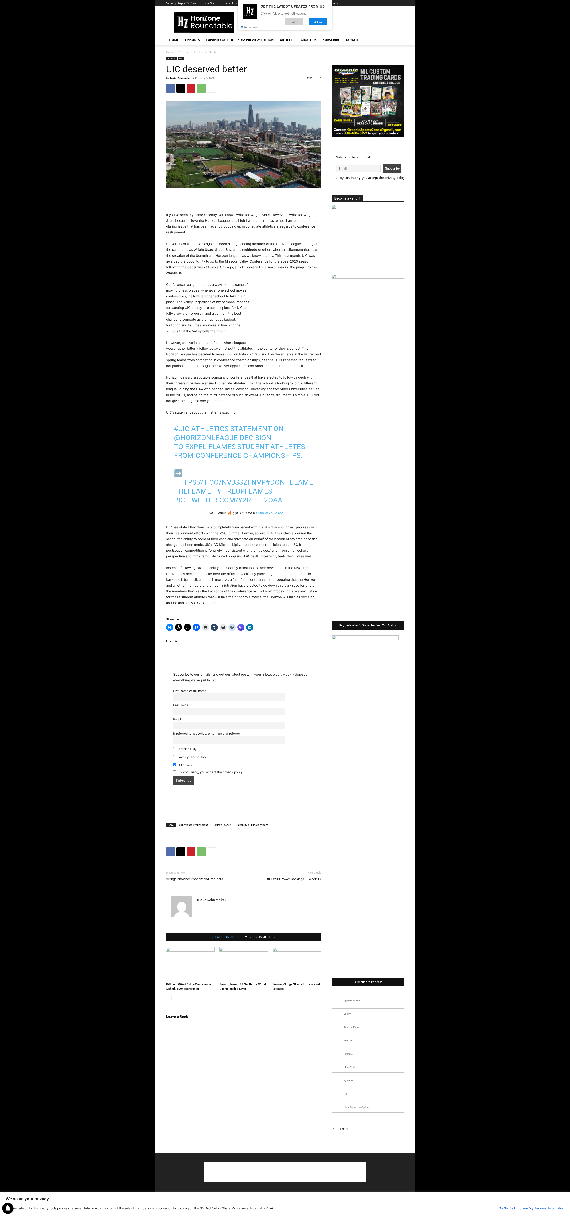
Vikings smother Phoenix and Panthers (194, 879)
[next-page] (176, 997)
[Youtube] (386, 3)
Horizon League (222, 824)
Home (174, 40)
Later (294, 22)
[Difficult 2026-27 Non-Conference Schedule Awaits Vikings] (190, 964)
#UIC (181, 428)
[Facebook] (363, 3)
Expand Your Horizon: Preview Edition (240, 40)
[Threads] (400, 3)
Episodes (192, 40)
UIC (181, 58)
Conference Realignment (193, 824)
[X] (378, 3)
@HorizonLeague (206, 437)
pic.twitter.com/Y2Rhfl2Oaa (228, 500)
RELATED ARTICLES (225, 937)
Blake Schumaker (181, 78)
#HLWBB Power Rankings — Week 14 (294, 879)
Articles (287, 40)
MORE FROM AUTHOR (260, 937)
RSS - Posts (340, 1129)
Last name (180, 705)
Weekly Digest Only (192, 757)
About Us (309, 40)
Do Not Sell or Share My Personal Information (531, 1208)
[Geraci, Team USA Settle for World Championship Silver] (243, 964)
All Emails (185, 765)
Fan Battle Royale (233, 3)
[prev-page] (169, 997)
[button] (398, 40)
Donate (352, 40)
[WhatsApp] (201, 88)
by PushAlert (251, 27)
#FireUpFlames (244, 491)
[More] (211, 88)
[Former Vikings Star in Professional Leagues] (297, 964)
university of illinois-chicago (252, 824)
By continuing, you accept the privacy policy (210, 772)
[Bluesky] (393, 3)
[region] (285, 1204)
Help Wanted (211, 3)
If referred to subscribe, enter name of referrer (206, 733)
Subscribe (331, 40)
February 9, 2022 (269, 513)
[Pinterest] (191, 88)
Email (177, 719)
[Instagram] (371, 3)
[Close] (565, 1196)
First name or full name (189, 691)
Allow (318, 22)
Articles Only (187, 749)
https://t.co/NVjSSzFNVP (220, 482)
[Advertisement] (243, 200)
